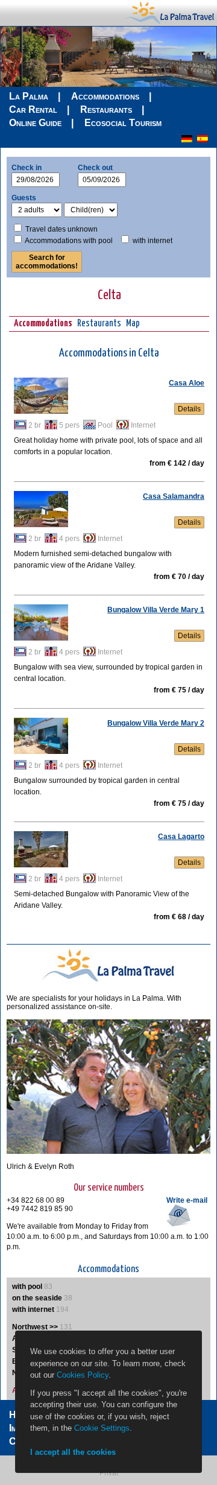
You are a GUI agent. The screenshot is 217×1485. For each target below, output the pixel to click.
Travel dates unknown (61, 229)
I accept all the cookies (73, 1452)
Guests (23, 198)
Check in (26, 167)
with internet (152, 240)
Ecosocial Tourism (123, 123)
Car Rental (33, 109)
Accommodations (105, 96)
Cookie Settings (102, 1428)
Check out (95, 167)
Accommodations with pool (69, 240)
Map (133, 323)
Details (189, 409)
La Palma (28, 96)
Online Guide (35, 123)
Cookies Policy (82, 1374)
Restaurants (106, 109)
